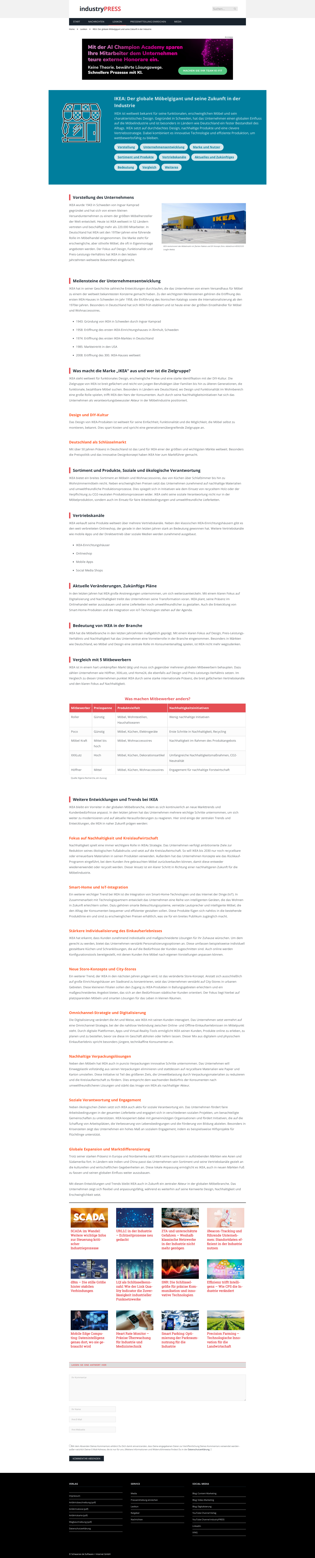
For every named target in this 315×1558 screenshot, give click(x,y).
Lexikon (117, 21)
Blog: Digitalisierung (201, 1506)
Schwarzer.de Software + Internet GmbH (91, 1554)
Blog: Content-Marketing (204, 1493)
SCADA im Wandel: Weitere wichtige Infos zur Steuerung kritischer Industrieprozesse (88, 1239)
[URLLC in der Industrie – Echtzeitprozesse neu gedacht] (134, 1218)
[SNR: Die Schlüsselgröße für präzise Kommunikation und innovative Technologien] (180, 1269)
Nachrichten (96, 21)
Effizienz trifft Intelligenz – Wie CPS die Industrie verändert (225, 1286)
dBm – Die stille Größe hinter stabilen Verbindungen (88, 1286)
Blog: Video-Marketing (203, 1499)
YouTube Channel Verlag (204, 1512)
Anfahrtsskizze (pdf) (78, 1508)
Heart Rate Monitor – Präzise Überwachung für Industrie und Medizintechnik (133, 1339)
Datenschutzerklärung (199, 1449)
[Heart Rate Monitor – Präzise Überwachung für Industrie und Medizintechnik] (134, 1320)
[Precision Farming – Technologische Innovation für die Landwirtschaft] (225, 1320)
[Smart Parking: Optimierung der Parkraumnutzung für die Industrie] (180, 1320)
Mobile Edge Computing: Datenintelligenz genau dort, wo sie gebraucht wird (88, 1339)
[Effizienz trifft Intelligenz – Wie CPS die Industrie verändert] (225, 1269)
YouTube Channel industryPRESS (208, 1519)
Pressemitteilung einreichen (148, 21)
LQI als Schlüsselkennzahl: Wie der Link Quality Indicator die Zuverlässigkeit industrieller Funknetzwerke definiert (134, 1290)
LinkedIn (196, 1526)
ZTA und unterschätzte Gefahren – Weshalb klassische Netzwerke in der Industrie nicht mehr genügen (179, 1239)
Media (177, 21)
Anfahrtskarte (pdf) (78, 1515)
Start (76, 21)
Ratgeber (135, 1512)
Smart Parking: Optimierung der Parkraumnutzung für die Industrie (180, 1339)
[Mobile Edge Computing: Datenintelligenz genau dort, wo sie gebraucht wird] (89, 1320)
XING (195, 1532)
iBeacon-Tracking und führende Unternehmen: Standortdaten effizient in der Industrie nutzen (225, 1239)
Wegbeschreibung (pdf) (80, 1521)
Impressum (74, 1495)
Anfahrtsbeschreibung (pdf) (82, 1502)
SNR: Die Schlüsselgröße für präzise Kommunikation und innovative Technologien (179, 1288)
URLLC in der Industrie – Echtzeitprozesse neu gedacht (134, 1235)
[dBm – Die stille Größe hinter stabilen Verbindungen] (89, 1269)
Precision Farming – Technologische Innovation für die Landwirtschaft (224, 1339)
